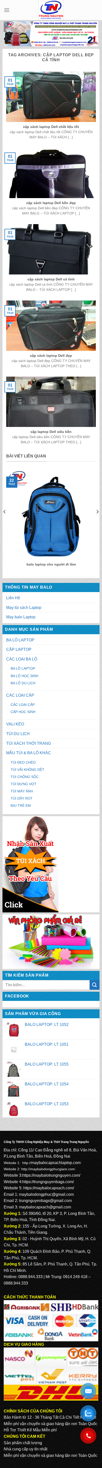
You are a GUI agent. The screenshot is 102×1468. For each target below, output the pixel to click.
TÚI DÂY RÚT (21, 798)
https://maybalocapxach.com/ (48, 1188)
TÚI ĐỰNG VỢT (23, 784)
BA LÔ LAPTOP (20, 640)
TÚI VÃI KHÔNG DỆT (27, 770)
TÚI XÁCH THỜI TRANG (28, 743)
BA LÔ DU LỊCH (23, 683)
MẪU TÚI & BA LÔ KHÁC (28, 753)
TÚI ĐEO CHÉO (23, 762)
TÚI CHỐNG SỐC (25, 777)
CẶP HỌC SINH (23, 712)
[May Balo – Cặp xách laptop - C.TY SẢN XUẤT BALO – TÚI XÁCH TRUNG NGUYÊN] (51, 10)
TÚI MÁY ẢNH (22, 791)
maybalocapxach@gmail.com (45, 1207)
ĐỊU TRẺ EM (21, 806)
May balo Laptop (20, 617)
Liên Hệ (13, 598)
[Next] (97, 521)
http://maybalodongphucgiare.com (48, 1169)
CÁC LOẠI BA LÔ (21, 659)
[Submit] (95, 985)
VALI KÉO (15, 724)
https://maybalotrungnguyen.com (50, 1175)
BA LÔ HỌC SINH (24, 676)
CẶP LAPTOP (18, 649)
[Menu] (7, 10)
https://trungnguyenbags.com (47, 1182)
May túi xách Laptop (23, 607)
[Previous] (4, 521)
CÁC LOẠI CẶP (20, 695)
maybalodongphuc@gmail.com (46, 1194)
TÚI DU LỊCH (18, 734)
